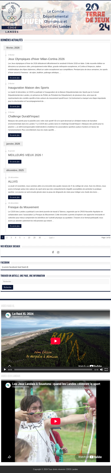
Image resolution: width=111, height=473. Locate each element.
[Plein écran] (106, 369)
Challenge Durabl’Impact (23, 116)
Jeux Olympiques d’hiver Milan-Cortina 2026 (36, 59)
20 (34, 238)
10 (29, 238)
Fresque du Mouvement (23, 207)
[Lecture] (4, 369)
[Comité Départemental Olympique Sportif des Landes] (55, 17)
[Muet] (101, 369)
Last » (51, 238)
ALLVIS (13, 181)
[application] (55, 341)
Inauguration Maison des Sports (28, 87)
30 (40, 238)
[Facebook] (53, 252)
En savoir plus (15, 78)
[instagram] (58, 252)
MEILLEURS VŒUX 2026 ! (25, 155)
